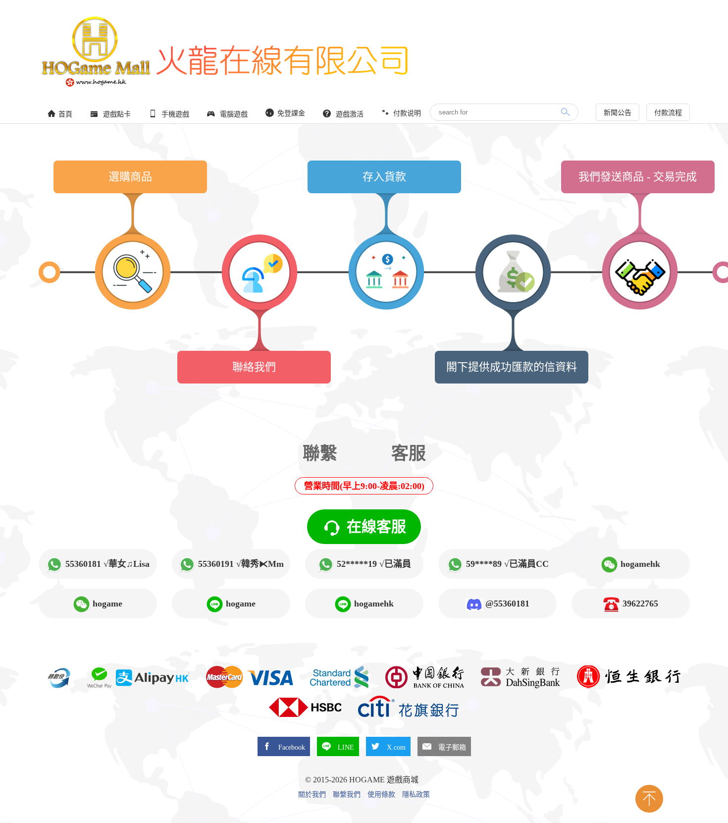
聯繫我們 (347, 794)
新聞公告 (617, 112)
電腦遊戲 (233, 114)
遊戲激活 (349, 114)
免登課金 (290, 113)
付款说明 (406, 113)
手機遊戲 (174, 114)
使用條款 (381, 794)
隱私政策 (416, 794)
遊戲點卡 (116, 114)
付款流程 (668, 112)
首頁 (65, 114)
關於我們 (312, 794)
